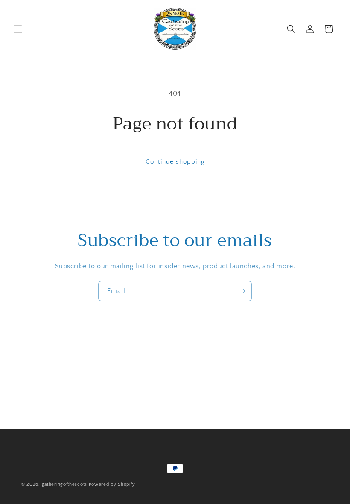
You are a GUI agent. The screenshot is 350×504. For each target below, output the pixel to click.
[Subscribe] (242, 291)
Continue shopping (175, 161)
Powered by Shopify (112, 484)
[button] (18, 29)
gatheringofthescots (64, 484)
